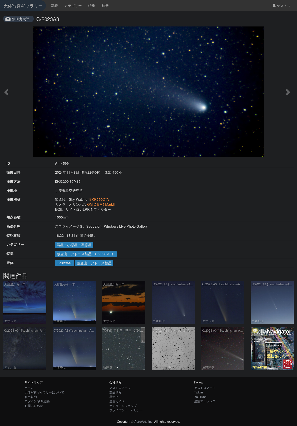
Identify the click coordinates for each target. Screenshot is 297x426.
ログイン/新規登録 (37, 401)
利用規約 (31, 396)
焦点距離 (13, 217)
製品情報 (115, 392)
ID (8, 163)
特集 (91, 5)
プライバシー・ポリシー (126, 410)
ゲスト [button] (282, 5)
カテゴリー (73, 5)
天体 (10, 262)
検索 (105, 5)
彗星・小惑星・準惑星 (74, 244)
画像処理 (13, 226)
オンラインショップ (123, 405)
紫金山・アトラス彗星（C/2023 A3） (86, 253)
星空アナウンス (204, 401)
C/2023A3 (64, 262)
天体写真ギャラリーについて (44, 392)
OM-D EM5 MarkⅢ (101, 204)
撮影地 (12, 190)
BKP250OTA (99, 199)
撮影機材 (13, 199)
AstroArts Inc (143, 421)
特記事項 (13, 235)
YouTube (200, 396)
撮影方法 (13, 181)
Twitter (198, 392)
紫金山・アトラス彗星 (94, 262)
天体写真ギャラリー (23, 5)
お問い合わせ (34, 405)
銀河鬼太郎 (20, 18)
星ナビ (113, 396)
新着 (54, 5)
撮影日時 (13, 172)
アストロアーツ (120, 387)
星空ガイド (117, 401)
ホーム (29, 387)
